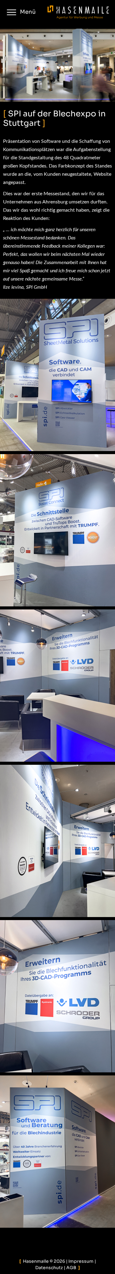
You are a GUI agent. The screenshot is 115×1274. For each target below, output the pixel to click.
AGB (71, 1267)
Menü (28, 12)
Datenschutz (49, 1267)
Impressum (81, 1261)
